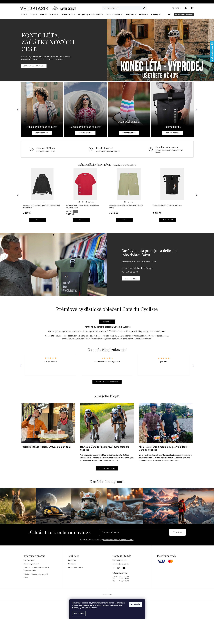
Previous (18, 109)
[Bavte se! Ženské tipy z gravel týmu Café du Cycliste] (107, 423)
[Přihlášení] (186, 8)
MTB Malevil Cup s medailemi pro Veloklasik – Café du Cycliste (164, 448)
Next (197, 109)
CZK (177, 8)
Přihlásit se (177, 532)
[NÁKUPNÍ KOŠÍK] (191, 8)
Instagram (119, 568)
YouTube (124, 568)
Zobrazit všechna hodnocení (107, 382)
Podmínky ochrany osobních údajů (36, 567)
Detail (38, 220)
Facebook (114, 568)
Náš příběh (107, 322)
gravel (134, 331)
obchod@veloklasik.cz (121, 564)
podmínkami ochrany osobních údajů (118, 540)
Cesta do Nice (107, 594)
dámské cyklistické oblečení (93, 331)
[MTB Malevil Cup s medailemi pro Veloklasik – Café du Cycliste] (166, 423)
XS (79, 202)
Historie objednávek (75, 567)
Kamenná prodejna (185, 14)
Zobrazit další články (107, 468)
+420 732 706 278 (120, 560)
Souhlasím (135, 604)
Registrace (72, 560)
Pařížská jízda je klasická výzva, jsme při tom (46, 447)
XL (132, 202)
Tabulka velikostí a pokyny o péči (36, 574)
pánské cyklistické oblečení (67, 331)
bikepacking (143, 331)
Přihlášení (71, 564)
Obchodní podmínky (31, 564)
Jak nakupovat (29, 560)
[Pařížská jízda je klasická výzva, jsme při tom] (48, 423)
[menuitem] (24, 14)
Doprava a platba (30, 570)
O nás (26, 577)
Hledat (144, 8)
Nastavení (79, 613)
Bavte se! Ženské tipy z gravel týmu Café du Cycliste (104, 448)
